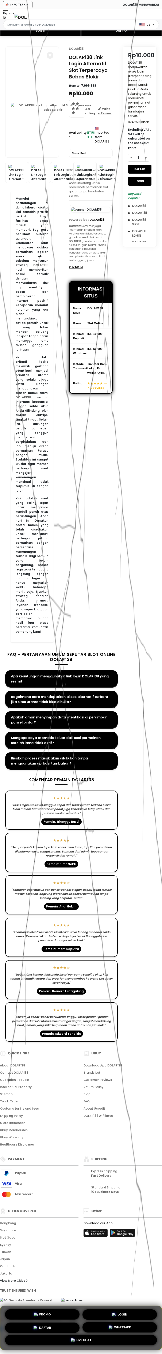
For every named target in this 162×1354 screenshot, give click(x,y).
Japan (5, 1259)
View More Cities (13, 1281)
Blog (87, 1094)
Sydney (5, 1245)
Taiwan (5, 1252)
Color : (79, 153)
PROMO (45, 1313)
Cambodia (8, 1266)
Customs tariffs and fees (19, 1108)
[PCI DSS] (26, 1300)
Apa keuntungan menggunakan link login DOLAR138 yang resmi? (60, 679)
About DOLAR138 (12, 1065)
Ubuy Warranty (11, 1137)
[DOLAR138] (21, 17)
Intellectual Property (16, 1087)
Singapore (8, 1230)
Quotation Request (14, 1080)
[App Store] (96, 1234)
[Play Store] (122, 1234)
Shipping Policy (11, 1116)
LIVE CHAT (83, 1341)
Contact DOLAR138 (14, 1072)
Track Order (9, 1101)
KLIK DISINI (76, 267)
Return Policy (93, 1087)
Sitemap (6, 1094)
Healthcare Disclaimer (17, 1144)
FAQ (87, 1101)
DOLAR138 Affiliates (98, 1116)
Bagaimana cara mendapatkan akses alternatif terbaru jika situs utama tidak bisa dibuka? (59, 699)
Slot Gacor (8, 1237)
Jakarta (6, 1273)
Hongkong (8, 1223)
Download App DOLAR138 (103, 1065)
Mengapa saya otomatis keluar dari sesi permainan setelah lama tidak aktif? (56, 740)
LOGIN (40, 31)
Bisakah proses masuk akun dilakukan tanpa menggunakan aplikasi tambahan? (49, 761)
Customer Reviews (98, 1080)
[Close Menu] (4, 18)
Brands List (92, 1072)
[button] (50, 55)
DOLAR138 (41, 265)
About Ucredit (94, 1108)
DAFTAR (122, 31)
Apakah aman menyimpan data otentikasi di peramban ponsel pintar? (59, 720)
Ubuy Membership (14, 1130)
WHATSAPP (122, 1327)
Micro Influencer (12, 1123)
